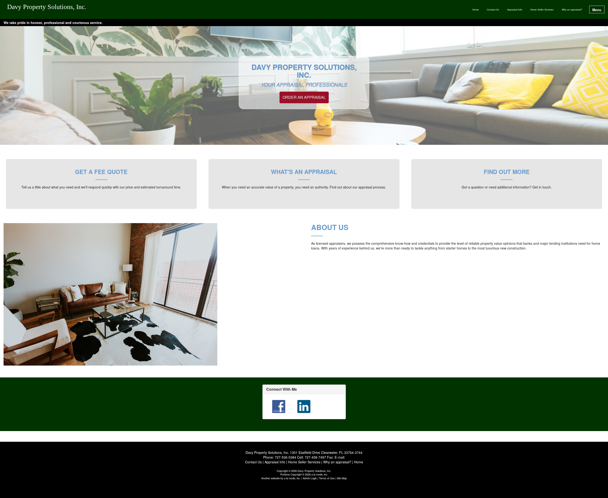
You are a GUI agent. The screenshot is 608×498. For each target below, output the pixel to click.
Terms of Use (327, 478)
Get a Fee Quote (101, 172)
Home (475, 9)
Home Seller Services (542, 9)
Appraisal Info (514, 9)
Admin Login (310, 478)
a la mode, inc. (292, 478)
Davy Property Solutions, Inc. (46, 7)
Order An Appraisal (304, 97)
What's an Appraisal (304, 172)
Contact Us (493, 9)
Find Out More (507, 172)
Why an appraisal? (572, 9)
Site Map (342, 478)
